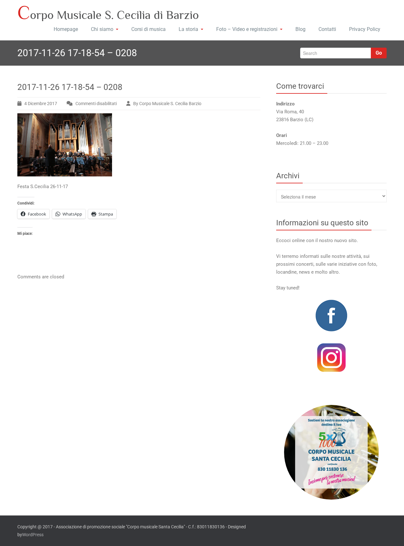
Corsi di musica (148, 29)
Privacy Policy (364, 29)
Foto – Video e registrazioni (246, 29)
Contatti (327, 29)
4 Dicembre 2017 (40, 103)
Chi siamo (102, 29)
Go (379, 53)
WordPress (33, 534)
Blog (300, 29)
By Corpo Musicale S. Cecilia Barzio (167, 103)
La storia (188, 29)
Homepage (66, 29)
